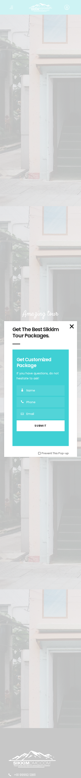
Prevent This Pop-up (55, 453)
